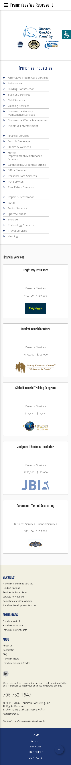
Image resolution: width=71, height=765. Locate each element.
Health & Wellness (19, 147)
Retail (11, 202)
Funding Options (11, 588)
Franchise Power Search (15, 629)
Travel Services (17, 230)
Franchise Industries (13, 625)
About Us (7, 645)
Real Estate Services (21, 187)
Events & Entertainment (23, 126)
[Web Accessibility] (66, 34)
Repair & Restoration (21, 197)
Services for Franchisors (15, 592)
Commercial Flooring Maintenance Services (21, 112)
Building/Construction (21, 89)
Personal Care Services (22, 176)
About (35, 741)
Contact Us (8, 650)
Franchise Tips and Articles (16, 663)
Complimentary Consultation (17, 601)
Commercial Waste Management (28, 120)
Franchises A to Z (11, 621)
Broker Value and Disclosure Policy (24, 709)
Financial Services (18, 135)
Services (35, 746)
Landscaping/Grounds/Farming (27, 164)
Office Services (17, 170)
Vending (13, 236)
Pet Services (16, 181)
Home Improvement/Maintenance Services (25, 156)
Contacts (35, 757)
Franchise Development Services (19, 605)
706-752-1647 (17, 694)
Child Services (16, 100)
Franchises (35, 752)
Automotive (15, 83)
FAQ (5, 654)
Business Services (19, 94)
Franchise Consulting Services (18, 583)
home (35, 735)
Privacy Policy (11, 713)
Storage (13, 219)
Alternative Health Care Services (28, 77)
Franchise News (11, 658)
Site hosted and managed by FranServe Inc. (24, 721)
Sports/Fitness (17, 214)
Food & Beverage (19, 141)
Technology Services (21, 225)
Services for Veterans (13, 596)
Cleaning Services (18, 105)
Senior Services (17, 208)
